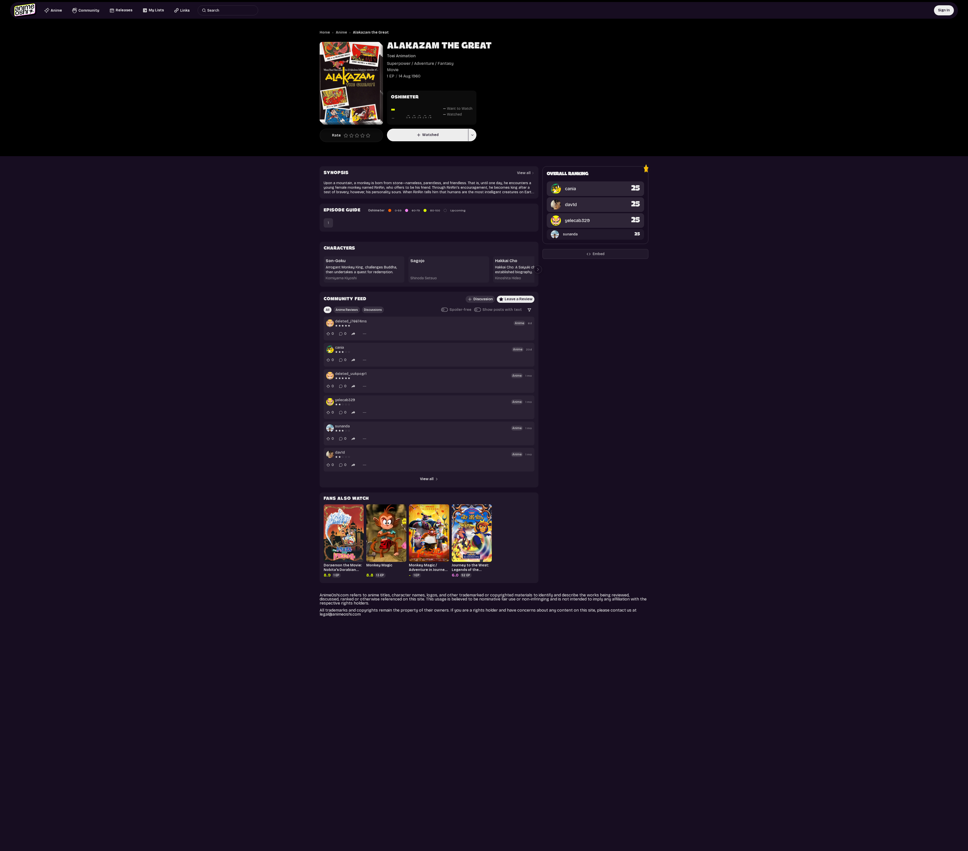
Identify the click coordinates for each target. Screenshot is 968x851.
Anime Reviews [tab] (347, 310)
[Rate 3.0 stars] (358, 135)
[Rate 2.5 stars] (355, 135)
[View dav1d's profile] (330, 454)
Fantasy (445, 63)
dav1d (340, 452)
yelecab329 (345, 400)
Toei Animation (401, 55)
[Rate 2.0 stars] (352, 135)
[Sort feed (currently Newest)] (529, 309)
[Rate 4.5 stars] (367, 135)
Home (325, 32)
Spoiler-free (460, 310)
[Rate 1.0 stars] (347, 135)
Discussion (483, 299)
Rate (336, 135)
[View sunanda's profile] (330, 428)
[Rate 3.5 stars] (361, 135)
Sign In (944, 10)
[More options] (364, 334)
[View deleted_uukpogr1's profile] (330, 375)
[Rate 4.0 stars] (363, 135)
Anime (341, 32)
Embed (598, 254)
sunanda (342, 426)
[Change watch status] (472, 135)
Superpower (399, 63)
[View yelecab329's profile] (330, 402)
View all (427, 479)
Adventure (424, 63)
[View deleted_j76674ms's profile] (330, 323)
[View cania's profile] (330, 349)
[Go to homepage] (25, 10)
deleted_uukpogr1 (351, 374)
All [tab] (327, 310)
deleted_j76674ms (351, 321)
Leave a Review (518, 299)
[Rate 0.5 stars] (344, 135)
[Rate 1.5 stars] (350, 135)
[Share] (353, 334)
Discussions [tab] (373, 310)
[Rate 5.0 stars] (369, 135)
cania (339, 347)
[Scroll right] (538, 269)
